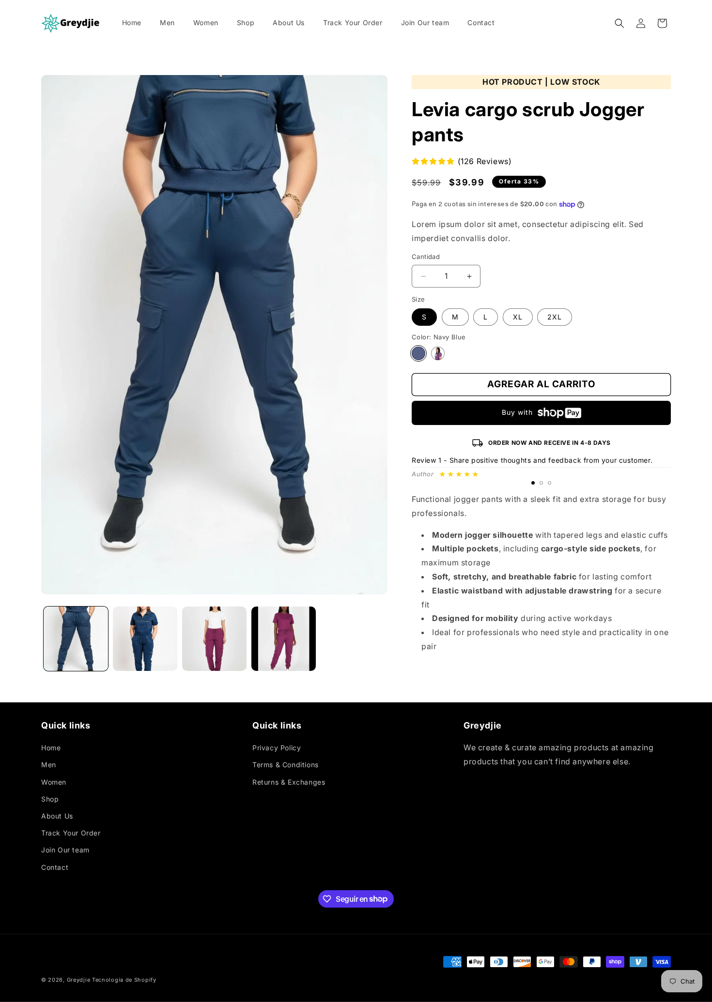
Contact (54, 867)
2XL (554, 317)
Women (53, 781)
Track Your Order (71, 833)
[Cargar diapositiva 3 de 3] (549, 483)
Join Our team (65, 850)
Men (48, 764)
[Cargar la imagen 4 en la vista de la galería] (283, 639)
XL (518, 317)
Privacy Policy (276, 748)
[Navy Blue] (418, 353)
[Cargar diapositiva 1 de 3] (533, 483)
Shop (50, 799)
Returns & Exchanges (288, 781)
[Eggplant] (438, 353)
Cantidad (426, 257)
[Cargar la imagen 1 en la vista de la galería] (76, 639)
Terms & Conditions (285, 764)
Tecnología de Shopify (124, 979)
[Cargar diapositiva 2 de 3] (541, 483)
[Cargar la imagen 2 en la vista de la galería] (145, 639)
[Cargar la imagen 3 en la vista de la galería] (214, 639)
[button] (619, 23)
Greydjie (79, 979)
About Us (57, 816)
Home (51, 748)
